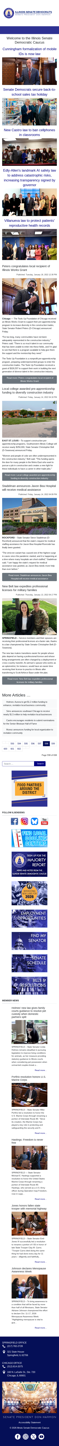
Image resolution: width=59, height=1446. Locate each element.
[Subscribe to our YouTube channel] (45, 821)
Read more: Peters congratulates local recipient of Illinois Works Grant (30, 379)
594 (19, 743)
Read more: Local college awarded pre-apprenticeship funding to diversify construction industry (30, 476)
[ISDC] (28, 12)
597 (39, 743)
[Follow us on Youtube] (41, 1435)
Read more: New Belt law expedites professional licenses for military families (30, 680)
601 (12, 749)
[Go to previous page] (7, 742)
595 (26, 743)
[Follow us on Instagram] (24, 821)
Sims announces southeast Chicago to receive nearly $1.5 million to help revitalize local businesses (27, 713)
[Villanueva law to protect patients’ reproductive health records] (29, 244)
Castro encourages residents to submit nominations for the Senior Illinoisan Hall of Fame (28, 722)
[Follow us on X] (35, 1435)
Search (40, 763)
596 (33, 743)
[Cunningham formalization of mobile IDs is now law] (29, 71)
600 (5, 749)
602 (19, 749)
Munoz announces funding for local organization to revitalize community (28, 731)
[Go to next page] (24, 747)
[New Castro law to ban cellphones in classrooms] (29, 152)
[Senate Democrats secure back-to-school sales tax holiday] (29, 111)
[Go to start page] (4, 742)
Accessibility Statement (30, 1422)
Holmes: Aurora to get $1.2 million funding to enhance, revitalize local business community (25, 703)
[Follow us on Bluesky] (35, 821)
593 (12, 743)
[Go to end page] (27, 747)
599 (53, 743)
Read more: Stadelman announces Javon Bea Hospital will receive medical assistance (30, 577)
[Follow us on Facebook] (14, 821)
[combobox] (18, 763)
